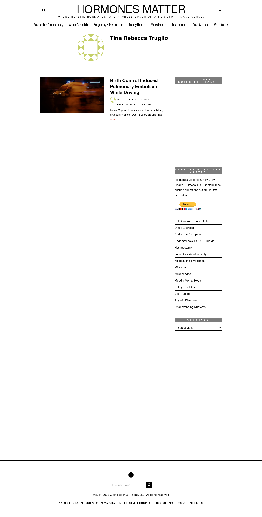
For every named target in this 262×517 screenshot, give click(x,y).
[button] (149, 485)
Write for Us (221, 24)
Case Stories (200, 24)
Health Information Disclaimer (134, 502)
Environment (179, 24)
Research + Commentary (48, 24)
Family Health (137, 24)
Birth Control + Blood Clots (191, 221)
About (172, 502)
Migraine (180, 267)
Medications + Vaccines (190, 261)
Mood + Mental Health (188, 280)
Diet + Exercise (184, 228)
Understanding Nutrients (190, 307)
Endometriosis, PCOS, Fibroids (194, 241)
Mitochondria (183, 274)
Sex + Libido (183, 294)
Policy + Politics (185, 287)
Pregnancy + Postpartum (108, 24)
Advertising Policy (68, 502)
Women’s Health (78, 24)
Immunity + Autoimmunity (190, 254)
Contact (182, 502)
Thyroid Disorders (186, 300)
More (113, 119)
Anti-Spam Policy (89, 502)
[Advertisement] (198, 392)
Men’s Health (158, 24)
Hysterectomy (183, 247)
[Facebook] (220, 10)
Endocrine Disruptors (188, 234)
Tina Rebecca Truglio (135, 99)
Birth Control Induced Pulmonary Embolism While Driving (134, 86)
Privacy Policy (108, 502)
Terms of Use (159, 502)
